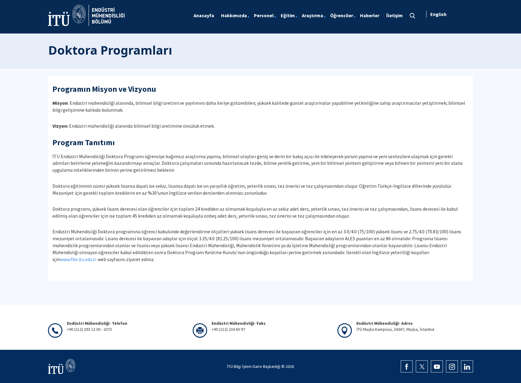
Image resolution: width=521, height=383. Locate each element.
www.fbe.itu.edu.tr (78, 259)
